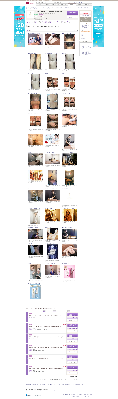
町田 (54, 384)
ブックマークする (73, 17)
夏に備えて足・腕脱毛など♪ (67, 227)
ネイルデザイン (83, 38)
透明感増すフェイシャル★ (33, 113)
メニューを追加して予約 (73, 317)
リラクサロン (71, 4)
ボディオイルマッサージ (49, 227)
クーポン (82, 35)
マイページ (86, 2)
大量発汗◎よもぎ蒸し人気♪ (33, 169)
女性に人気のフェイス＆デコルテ (68, 243)
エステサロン (79, 4)
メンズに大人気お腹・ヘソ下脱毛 (51, 53)
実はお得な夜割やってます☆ (50, 243)
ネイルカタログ (64, 4)
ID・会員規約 (73, 396)
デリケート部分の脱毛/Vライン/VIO (78, 384)
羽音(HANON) (31, 390)
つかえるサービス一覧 (84, 26)
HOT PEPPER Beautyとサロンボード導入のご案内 (69, 394)
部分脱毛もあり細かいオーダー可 (68, 113)
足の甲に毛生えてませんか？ (33, 243)
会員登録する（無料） (85, 15)
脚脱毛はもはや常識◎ (32, 53)
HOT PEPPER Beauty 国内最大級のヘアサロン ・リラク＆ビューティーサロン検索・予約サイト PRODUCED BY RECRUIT (30, 3)
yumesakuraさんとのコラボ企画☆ (51, 93)
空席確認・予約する (72, 12)
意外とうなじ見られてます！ (67, 33)
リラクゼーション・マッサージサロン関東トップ (55, 7)
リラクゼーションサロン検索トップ (75, 2)
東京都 (48, 384)
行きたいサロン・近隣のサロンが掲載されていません (86, 46)
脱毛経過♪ (64, 53)
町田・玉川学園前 (42, 384)
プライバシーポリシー (83, 396)
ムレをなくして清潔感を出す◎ (50, 33)
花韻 (34, 390)
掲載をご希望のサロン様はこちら (85, 394)
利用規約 (77, 396)
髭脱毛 (63, 73)
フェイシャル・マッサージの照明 (51, 169)
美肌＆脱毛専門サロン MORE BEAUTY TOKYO (48, 11)
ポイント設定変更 (84, 27)
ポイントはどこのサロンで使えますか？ (86, 48)
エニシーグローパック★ (66, 93)
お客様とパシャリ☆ (31, 263)
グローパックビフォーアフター (50, 113)
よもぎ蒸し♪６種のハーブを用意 (68, 208)
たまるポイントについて (85, 25)
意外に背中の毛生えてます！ (33, 227)
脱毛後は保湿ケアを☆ (66, 263)
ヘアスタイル (47, 4)
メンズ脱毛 (58, 384)
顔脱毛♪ (46, 73)
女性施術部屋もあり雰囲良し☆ (50, 152)
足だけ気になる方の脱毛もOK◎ (51, 188)
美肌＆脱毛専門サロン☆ (66, 188)
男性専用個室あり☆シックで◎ (33, 152)
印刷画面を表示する (74, 376)
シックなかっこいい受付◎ (50, 263)
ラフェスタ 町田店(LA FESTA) (39, 390)
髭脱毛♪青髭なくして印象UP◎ (33, 93)
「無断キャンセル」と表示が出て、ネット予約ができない (86, 54)
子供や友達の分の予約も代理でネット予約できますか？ (86, 50)
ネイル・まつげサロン (56, 4)
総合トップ (28, 7)
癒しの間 (27, 390)
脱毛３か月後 (30, 73)
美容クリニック (88, 4)
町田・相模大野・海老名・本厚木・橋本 (32, 384)
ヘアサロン (40, 4)
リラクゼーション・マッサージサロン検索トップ (38, 7)
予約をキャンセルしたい (85, 52)
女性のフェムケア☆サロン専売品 (34, 283)
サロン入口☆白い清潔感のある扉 (34, 208)
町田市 (51, 384)
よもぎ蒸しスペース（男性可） (67, 152)
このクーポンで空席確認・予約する (72, 315)
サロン (82, 32)
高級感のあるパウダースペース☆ (34, 188)
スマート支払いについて (85, 43)
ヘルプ (90, 2)
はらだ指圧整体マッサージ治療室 (50, 390)
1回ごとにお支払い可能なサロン (66, 384)
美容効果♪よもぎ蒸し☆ (49, 208)
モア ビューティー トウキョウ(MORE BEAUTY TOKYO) (37, 8)
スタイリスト (83, 34)
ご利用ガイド (90, 396)
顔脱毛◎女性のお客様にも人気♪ (34, 33)
